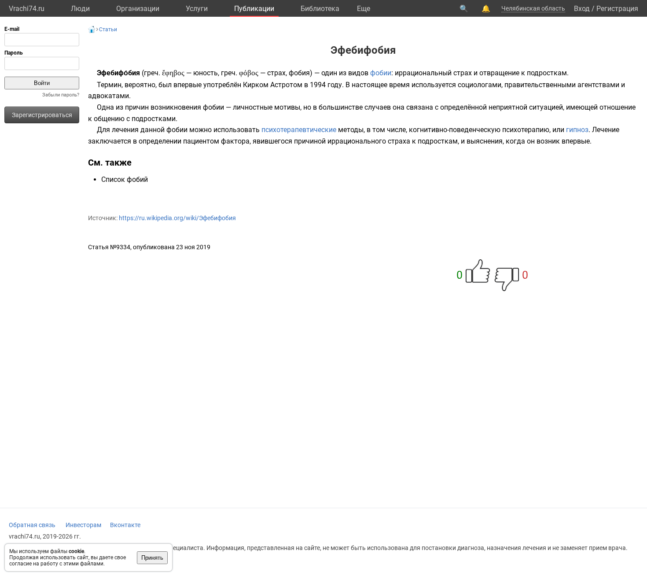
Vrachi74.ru (26, 8)
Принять (152, 557)
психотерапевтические (298, 130)
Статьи (108, 29)
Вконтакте (125, 524)
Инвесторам (83, 524)
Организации (137, 8)
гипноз (577, 130)
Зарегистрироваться (42, 114)
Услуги (197, 8)
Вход (582, 8)
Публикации (254, 8)
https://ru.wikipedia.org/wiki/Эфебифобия (177, 218)
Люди (80, 8)
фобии (380, 73)
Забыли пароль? (60, 95)
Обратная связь (32, 524)
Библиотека (320, 8)
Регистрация (617, 8)
